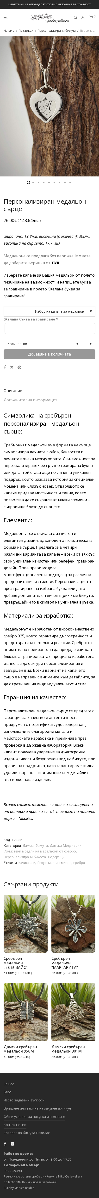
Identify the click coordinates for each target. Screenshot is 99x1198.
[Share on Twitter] (12, 367)
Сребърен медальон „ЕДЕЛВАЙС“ (15, 963)
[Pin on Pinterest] (20, 367)
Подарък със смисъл (54, 862)
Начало (9, 31)
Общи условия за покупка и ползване (34, 1116)
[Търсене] (75, 17)
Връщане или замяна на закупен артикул (37, 1108)
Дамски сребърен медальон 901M (68, 1049)
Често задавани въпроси (24, 1100)
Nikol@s (25, 818)
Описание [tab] (13, 390)
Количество (17, 343)
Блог (7, 1092)
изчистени (27, 862)
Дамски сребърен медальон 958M (20, 1049)
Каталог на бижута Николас (27, 1133)
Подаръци (26, 31)
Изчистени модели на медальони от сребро (40, 851)
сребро (79, 862)
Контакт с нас (15, 1124)
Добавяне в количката (49, 354)
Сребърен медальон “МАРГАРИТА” (64, 963)
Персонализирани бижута (57, 31)
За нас (9, 1084)
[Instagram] (12, 1143)
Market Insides (24, 1188)
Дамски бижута (35, 845)
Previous (4, 106)
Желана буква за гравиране (31, 319)
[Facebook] (5, 1143)
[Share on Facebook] (5, 367)
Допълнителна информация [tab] (30, 400)
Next (94, 106)
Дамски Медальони (65, 845)
